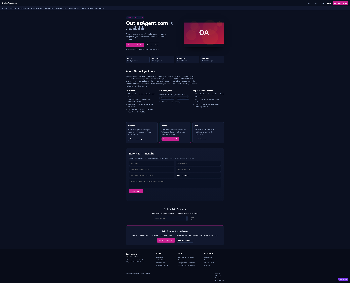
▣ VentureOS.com (35, 8)
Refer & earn (182, 260)
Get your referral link (166, 240)
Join (309, 3)
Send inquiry (136, 191)
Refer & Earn (343, 279)
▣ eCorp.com (47, 8)
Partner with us (152, 45)
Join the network (202, 139)
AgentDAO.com (160, 262)
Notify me (192, 218)
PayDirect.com (208, 257)
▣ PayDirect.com (59, 8)
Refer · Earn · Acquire (340, 3)
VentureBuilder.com (162, 265)
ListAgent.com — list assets (186, 262)
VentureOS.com (161, 260)
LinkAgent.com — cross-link (186, 265)
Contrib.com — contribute (186, 257)
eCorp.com (159, 257)
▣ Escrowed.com (21, 8)
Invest (329, 3)
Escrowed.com (208, 260)
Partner (315, 3)
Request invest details (170, 139)
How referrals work (184, 240)
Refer (322, 3)
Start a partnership (136, 139)
